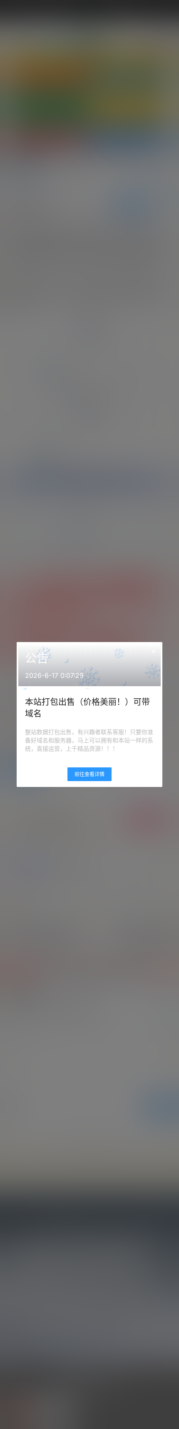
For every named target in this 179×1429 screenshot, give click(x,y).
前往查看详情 (89, 774)
